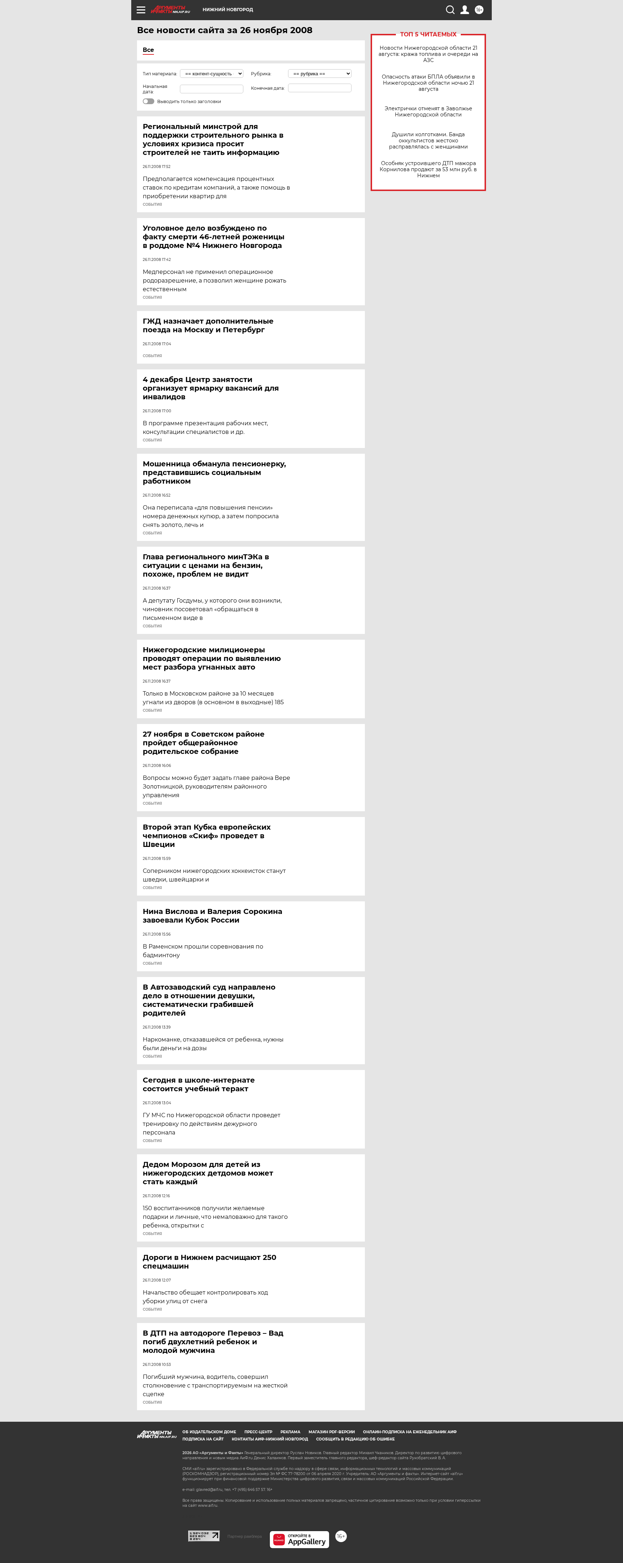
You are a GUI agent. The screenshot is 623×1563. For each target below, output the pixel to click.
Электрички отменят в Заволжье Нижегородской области (428, 112)
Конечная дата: (268, 88)
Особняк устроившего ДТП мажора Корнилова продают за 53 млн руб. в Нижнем (428, 169)
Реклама (290, 1432)
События (152, 205)
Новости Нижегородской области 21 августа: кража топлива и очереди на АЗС (428, 54)
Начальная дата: (155, 89)
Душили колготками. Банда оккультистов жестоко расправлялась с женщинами (428, 141)
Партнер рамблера (244, 1536)
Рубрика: (261, 73)
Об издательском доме (209, 1432)
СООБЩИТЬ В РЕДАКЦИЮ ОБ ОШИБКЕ (355, 1439)
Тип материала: (160, 73)
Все (148, 49)
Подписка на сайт (203, 1439)
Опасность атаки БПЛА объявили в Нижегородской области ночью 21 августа (428, 83)
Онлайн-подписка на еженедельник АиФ (410, 1432)
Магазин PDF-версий (332, 1432)
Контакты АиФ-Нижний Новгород (270, 1439)
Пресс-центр (258, 1432)
